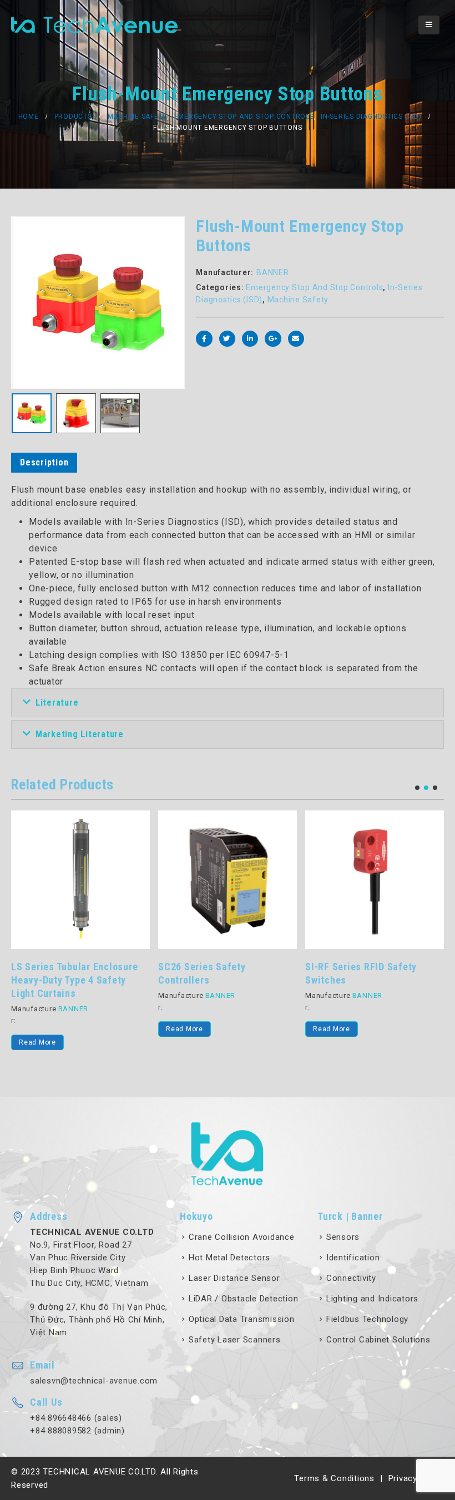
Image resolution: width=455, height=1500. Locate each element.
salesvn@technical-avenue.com (94, 1381)
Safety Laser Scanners (235, 1340)
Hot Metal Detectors (229, 1258)
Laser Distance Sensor (234, 1278)
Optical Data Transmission (242, 1319)
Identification (353, 1258)
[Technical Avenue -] (94, 25)
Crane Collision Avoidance (242, 1237)
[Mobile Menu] (428, 25)
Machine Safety (298, 299)
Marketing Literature (80, 734)
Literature (57, 702)
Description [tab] (44, 462)
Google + (273, 339)
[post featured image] (80, 879)
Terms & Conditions (334, 1478)
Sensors (343, 1237)
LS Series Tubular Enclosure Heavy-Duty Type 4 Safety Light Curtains (74, 980)
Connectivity (351, 1278)
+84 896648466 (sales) (76, 1418)
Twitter (227, 339)
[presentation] (25, 303)
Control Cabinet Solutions (378, 1340)
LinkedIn (250, 339)
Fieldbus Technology (367, 1319)
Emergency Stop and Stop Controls (314, 287)
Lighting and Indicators (372, 1299)
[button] (417, 788)
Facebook (204, 339)
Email (296, 339)
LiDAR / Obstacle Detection (244, 1299)
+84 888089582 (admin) (77, 1431)
